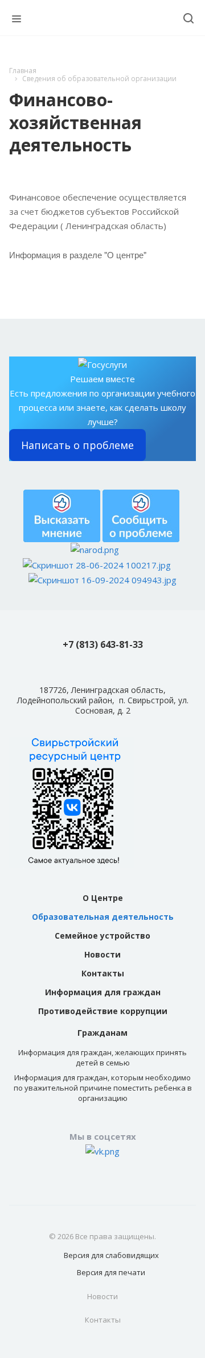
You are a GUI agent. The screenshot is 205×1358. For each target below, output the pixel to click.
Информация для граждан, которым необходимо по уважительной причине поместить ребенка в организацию (103, 1087)
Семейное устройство (102, 935)
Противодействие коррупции (102, 1011)
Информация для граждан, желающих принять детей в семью (102, 1057)
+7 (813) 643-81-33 (103, 644)
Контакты (102, 973)
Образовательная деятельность (103, 916)
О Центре (103, 897)
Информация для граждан (103, 992)
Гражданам (102, 1032)
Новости (102, 954)
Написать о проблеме (77, 445)
